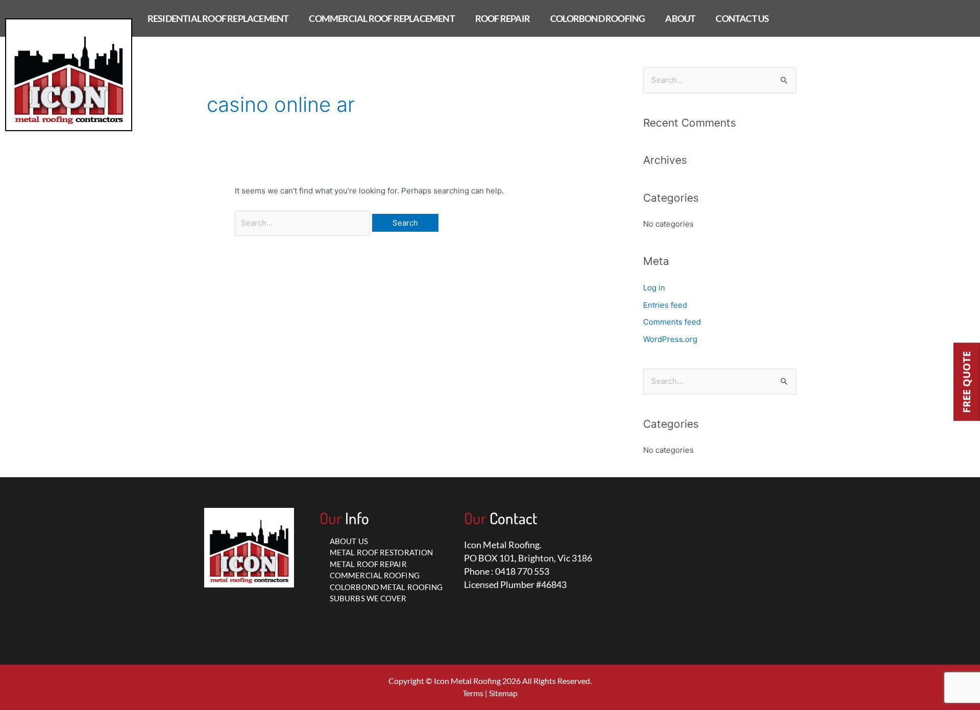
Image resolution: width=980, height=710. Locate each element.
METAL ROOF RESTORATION (381, 552)
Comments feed (672, 322)
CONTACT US (742, 18)
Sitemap (503, 693)
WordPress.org (670, 339)
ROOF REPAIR (502, 18)
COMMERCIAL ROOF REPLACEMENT (381, 18)
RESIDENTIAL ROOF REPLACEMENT (218, 18)
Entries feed (665, 305)
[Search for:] (303, 223)
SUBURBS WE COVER (368, 598)
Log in (654, 287)
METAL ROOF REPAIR (368, 564)
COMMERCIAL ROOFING (375, 575)
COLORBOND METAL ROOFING (386, 587)
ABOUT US (349, 541)
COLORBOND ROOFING (597, 18)
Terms (472, 693)
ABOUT (680, 18)
